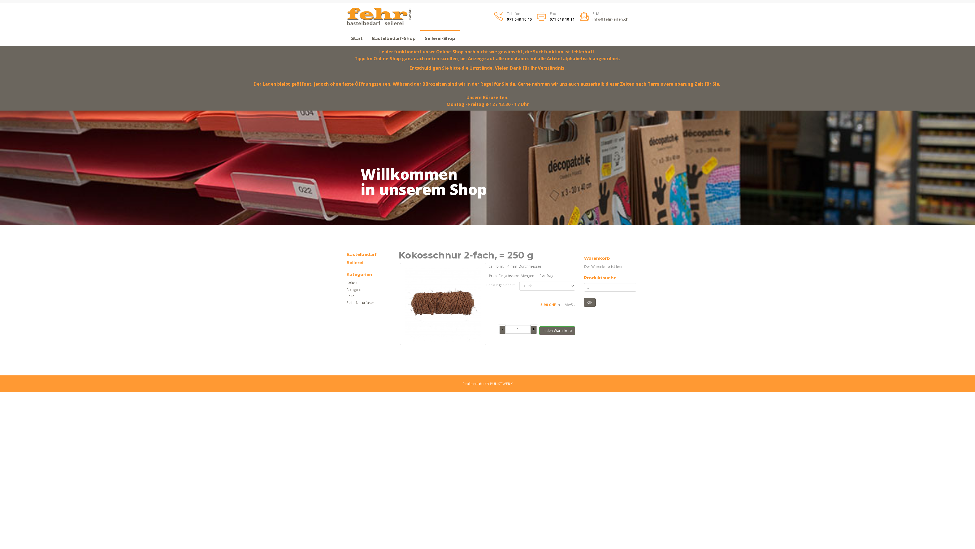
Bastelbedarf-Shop (394, 38)
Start (357, 38)
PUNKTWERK (501, 383)
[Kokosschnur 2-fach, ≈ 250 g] (443, 303)
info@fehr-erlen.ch (610, 19)
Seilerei (355, 262)
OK (589, 302)
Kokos (352, 282)
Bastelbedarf (362, 254)
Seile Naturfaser (360, 302)
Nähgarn (354, 289)
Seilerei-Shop (440, 38)
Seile (351, 296)
